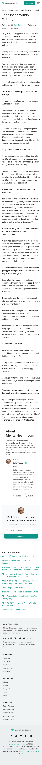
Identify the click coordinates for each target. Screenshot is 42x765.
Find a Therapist (8, 706)
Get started (29, 3)
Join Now (21, 536)
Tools (5, 692)
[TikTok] (26, 735)
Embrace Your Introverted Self (14, 610)
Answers (6, 685)
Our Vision (6, 661)
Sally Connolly (26, 10)
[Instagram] (16, 735)
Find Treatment (8, 709)
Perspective (13, 10)
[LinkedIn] (31, 735)
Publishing (6, 672)
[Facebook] (11, 735)
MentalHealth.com (18, 744)
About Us (6, 658)
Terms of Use (23, 751)
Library (5, 682)
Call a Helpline (8, 713)
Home (4, 10)
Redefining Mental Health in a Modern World (20, 592)
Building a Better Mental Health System (18, 556)
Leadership (7, 665)
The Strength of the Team (12, 588)
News (5, 696)
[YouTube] (21, 735)
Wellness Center (9, 716)
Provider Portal (8, 719)
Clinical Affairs (8, 668)
